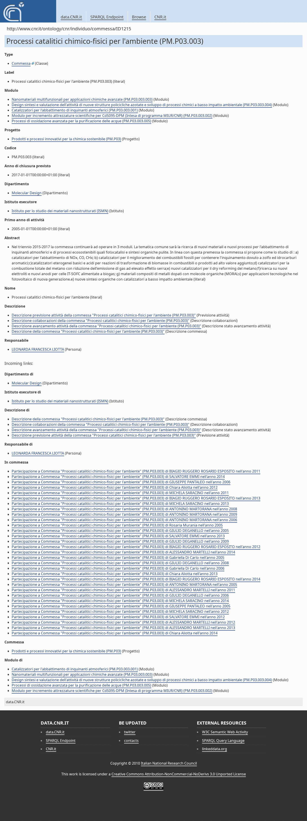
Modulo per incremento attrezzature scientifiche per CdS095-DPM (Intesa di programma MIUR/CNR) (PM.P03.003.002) (112, 115)
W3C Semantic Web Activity (225, 732)
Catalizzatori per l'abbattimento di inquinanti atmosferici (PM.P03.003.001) (75, 110)
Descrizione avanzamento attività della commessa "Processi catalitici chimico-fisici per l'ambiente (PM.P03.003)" (106, 325)
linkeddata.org (214, 748)
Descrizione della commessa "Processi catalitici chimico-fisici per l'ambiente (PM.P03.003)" (88, 331)
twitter (130, 732)
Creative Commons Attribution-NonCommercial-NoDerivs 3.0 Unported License (178, 774)
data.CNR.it (71, 17)
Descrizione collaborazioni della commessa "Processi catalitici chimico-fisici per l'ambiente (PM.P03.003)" (100, 320)
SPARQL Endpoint (107, 17)
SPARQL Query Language (223, 740)
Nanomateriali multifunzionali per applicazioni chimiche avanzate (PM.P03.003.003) (82, 99)
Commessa (21, 63)
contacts (131, 740)
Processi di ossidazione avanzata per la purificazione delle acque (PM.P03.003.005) (81, 120)
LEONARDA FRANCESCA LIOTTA (38, 349)
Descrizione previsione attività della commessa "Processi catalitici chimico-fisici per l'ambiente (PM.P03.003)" (104, 315)
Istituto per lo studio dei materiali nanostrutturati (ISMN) (60, 210)
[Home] (28, 11)
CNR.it (160, 17)
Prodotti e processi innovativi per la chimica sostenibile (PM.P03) (66, 138)
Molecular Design (27, 192)
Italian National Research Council (169, 763)
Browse (139, 17)
